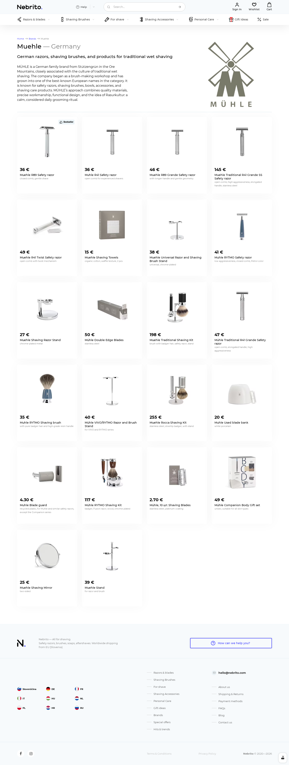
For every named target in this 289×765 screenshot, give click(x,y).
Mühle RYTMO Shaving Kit (103, 505)
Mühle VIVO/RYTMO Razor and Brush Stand (111, 424)
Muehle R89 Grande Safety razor (172, 175)
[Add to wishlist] (71, 168)
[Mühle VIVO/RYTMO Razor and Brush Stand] (112, 389)
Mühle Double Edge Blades (104, 340)
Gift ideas (160, 708)
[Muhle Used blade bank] (241, 389)
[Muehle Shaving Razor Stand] (47, 307)
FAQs (221, 708)
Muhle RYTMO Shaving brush (40, 422)
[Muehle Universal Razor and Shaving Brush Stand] (177, 224)
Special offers (162, 722)
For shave (160, 686)
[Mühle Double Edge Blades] (112, 307)
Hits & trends (162, 729)
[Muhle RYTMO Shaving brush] (47, 389)
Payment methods (230, 701)
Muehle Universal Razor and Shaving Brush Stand (176, 259)
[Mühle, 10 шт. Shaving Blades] (177, 472)
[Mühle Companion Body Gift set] (241, 472)
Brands (158, 715)
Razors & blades (164, 672)
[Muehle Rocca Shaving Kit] (177, 389)
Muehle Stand (95, 587)
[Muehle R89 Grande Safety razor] (177, 142)
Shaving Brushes (164, 679)
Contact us (225, 722)
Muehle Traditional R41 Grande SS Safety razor (238, 176)
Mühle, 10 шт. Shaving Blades (170, 505)
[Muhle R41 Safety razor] (112, 142)
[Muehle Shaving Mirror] (47, 554)
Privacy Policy (207, 753)
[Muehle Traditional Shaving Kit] (177, 307)
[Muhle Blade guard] (47, 472)
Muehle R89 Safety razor (37, 175)
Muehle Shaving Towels (101, 257)
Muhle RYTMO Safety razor (233, 257)
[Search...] (179, 7)
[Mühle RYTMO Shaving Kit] (112, 472)
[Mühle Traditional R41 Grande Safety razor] (241, 307)
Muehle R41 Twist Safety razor (41, 257)
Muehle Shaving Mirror (36, 587)
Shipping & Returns (230, 694)
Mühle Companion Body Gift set (237, 505)
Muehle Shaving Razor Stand (40, 340)
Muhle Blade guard (33, 505)
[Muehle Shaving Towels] (112, 224)
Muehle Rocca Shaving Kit (168, 422)
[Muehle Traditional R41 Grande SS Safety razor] (241, 142)
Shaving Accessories (166, 693)
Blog (221, 715)
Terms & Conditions (159, 753)
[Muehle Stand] (112, 554)
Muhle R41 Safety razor (101, 175)
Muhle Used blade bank (231, 422)
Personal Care (162, 700)
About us (224, 687)
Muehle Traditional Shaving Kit (171, 340)
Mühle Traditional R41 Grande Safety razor (240, 341)
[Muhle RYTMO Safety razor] (241, 224)
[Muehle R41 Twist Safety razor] (47, 224)
